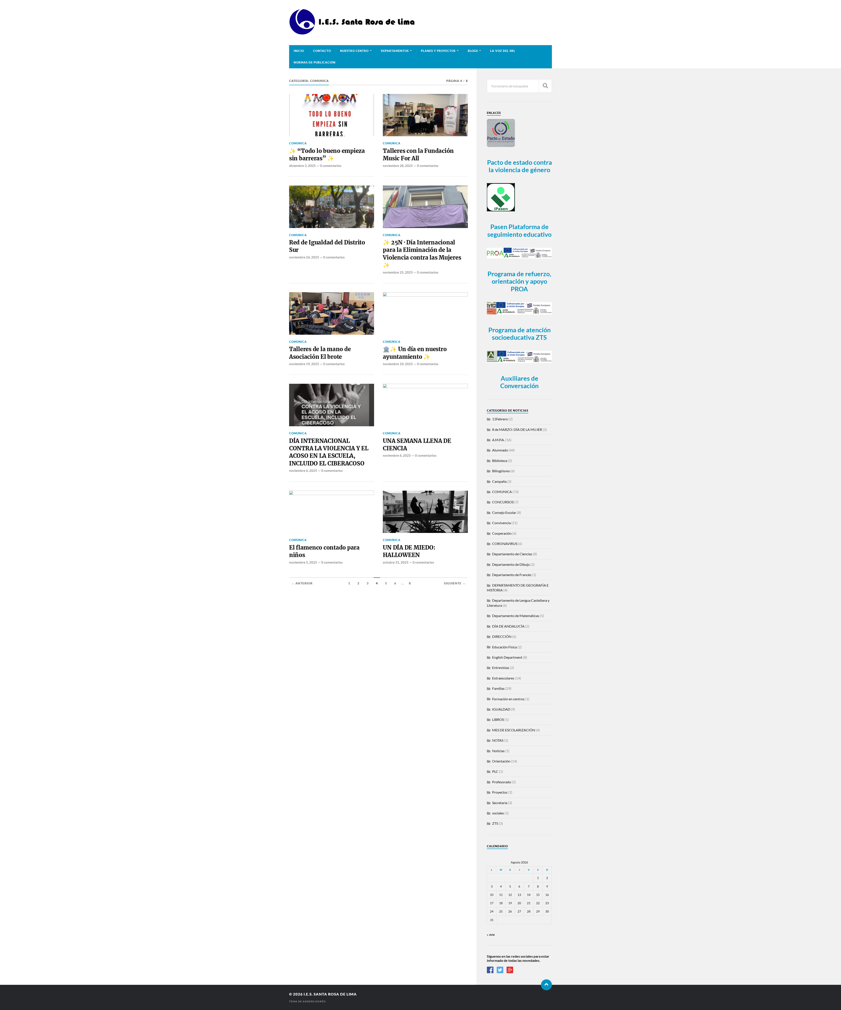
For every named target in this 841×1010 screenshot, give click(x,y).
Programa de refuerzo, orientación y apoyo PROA (519, 281)
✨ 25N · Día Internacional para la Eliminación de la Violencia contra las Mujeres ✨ (422, 254)
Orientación (501, 761)
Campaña (499, 481)
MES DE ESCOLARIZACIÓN (513, 730)
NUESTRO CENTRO (354, 51)
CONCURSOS (503, 502)
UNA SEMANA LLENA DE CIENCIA (417, 444)
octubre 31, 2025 (395, 562)
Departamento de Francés (511, 575)
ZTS (495, 823)
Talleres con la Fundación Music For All (418, 154)
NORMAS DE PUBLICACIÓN (315, 62)
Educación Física (504, 647)
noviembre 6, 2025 (303, 470)
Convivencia (501, 523)
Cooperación (502, 533)
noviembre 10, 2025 (398, 364)
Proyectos (499, 792)
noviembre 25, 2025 (398, 272)
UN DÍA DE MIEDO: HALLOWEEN (409, 551)
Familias (498, 688)
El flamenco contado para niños (324, 551)
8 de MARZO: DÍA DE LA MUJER (517, 429)
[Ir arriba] (546, 984)
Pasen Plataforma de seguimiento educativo (519, 230)
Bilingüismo (501, 471)
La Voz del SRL (502, 51)
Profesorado (501, 782)
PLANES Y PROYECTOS (438, 51)
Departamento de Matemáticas (515, 616)
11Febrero (500, 419)
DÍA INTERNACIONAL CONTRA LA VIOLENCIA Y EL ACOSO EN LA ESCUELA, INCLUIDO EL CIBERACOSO (328, 452)
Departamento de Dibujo (511, 564)
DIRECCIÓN (501, 636)
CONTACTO (322, 51)
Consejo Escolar (504, 512)
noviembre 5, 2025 (303, 562)
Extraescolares (503, 678)
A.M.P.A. (498, 440)
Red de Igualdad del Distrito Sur (327, 246)
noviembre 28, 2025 (398, 166)
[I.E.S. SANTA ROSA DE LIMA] (353, 33)
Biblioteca (499, 460)
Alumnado (500, 450)
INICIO (299, 51)
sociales (498, 813)
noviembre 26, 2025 (304, 257)
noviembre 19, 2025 (304, 364)
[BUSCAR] (545, 86)
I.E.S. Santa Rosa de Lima (330, 994)
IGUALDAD (501, 709)
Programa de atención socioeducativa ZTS (519, 333)
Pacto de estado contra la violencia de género (519, 166)
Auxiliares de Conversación (519, 382)
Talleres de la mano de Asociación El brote (320, 353)
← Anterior (302, 583)
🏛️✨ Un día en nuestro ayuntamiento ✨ (415, 353)
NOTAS (497, 740)
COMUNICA (298, 143)
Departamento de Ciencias (512, 554)
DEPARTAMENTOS (395, 51)
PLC (495, 771)
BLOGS (473, 51)
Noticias (498, 751)
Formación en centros (508, 699)
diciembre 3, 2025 (302, 166)
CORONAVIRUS (504, 543)
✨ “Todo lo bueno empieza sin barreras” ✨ (327, 154)
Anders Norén (314, 1001)
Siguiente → (455, 583)
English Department (507, 657)
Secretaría (499, 803)
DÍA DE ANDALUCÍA (508, 626)
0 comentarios (330, 166)
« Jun (491, 934)
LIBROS (498, 719)
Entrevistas (500, 667)
